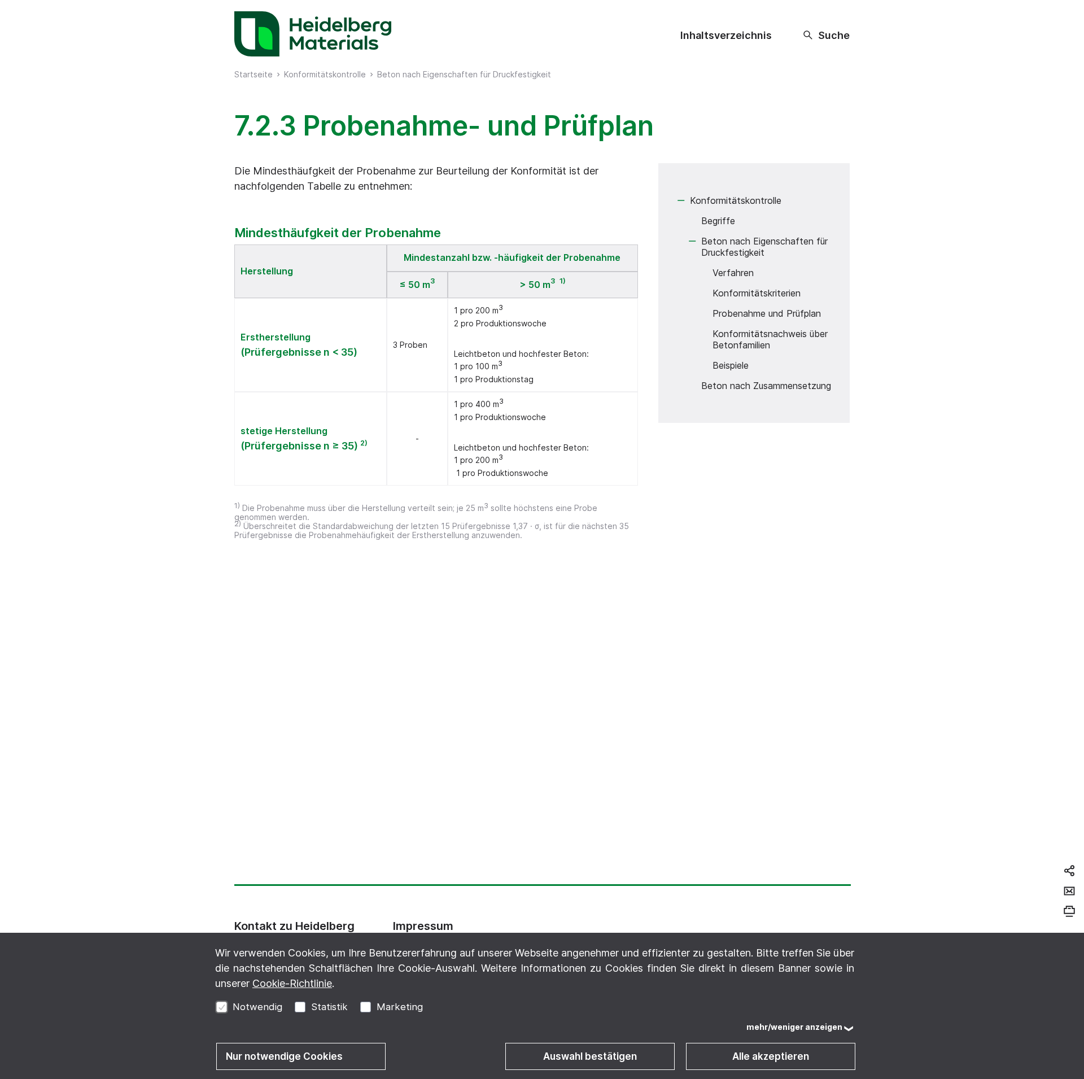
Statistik (329, 1006)
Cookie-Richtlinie (292, 983)
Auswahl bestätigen (590, 1056)
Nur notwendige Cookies (284, 1056)
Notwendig (257, 1006)
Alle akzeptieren (770, 1056)
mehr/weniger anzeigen (794, 1027)
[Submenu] (680, 200)
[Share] (1069, 870)
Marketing (400, 1006)
